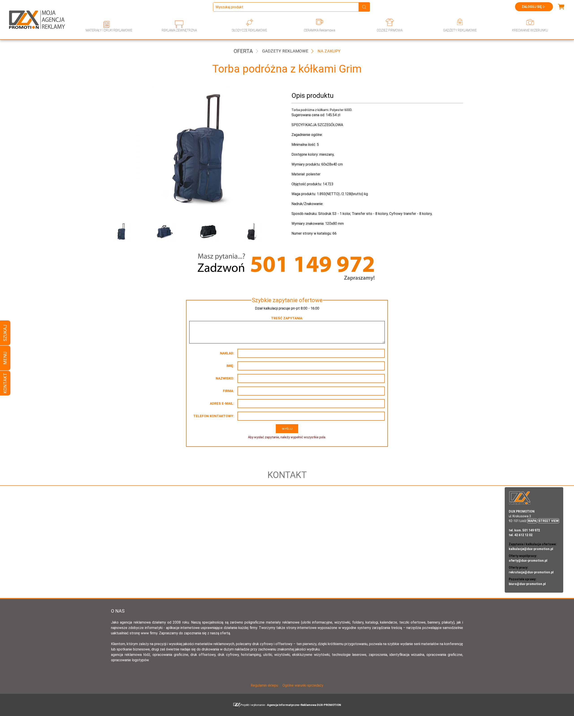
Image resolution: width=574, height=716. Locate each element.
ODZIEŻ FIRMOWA (389, 30)
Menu (5, 358)
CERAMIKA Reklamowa (319, 30)
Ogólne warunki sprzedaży (303, 685)
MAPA (532, 521)
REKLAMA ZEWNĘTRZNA (179, 30)
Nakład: (227, 353)
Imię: (230, 366)
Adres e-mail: (222, 404)
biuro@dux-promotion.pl (527, 584)
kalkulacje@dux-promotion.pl (531, 549)
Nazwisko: (225, 378)
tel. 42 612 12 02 (521, 535)
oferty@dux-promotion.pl (528, 560)
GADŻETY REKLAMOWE (460, 30)
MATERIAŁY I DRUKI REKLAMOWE (109, 30)
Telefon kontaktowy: (213, 416)
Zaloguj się (532, 7)
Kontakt (5, 383)
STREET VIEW (548, 521)
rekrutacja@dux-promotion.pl (531, 572)
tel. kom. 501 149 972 (524, 530)
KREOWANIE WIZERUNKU (530, 30)
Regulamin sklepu (264, 685)
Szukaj (5, 333)
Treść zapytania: (287, 318)
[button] (129, 232)
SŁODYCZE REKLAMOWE (249, 30)
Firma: (228, 391)
